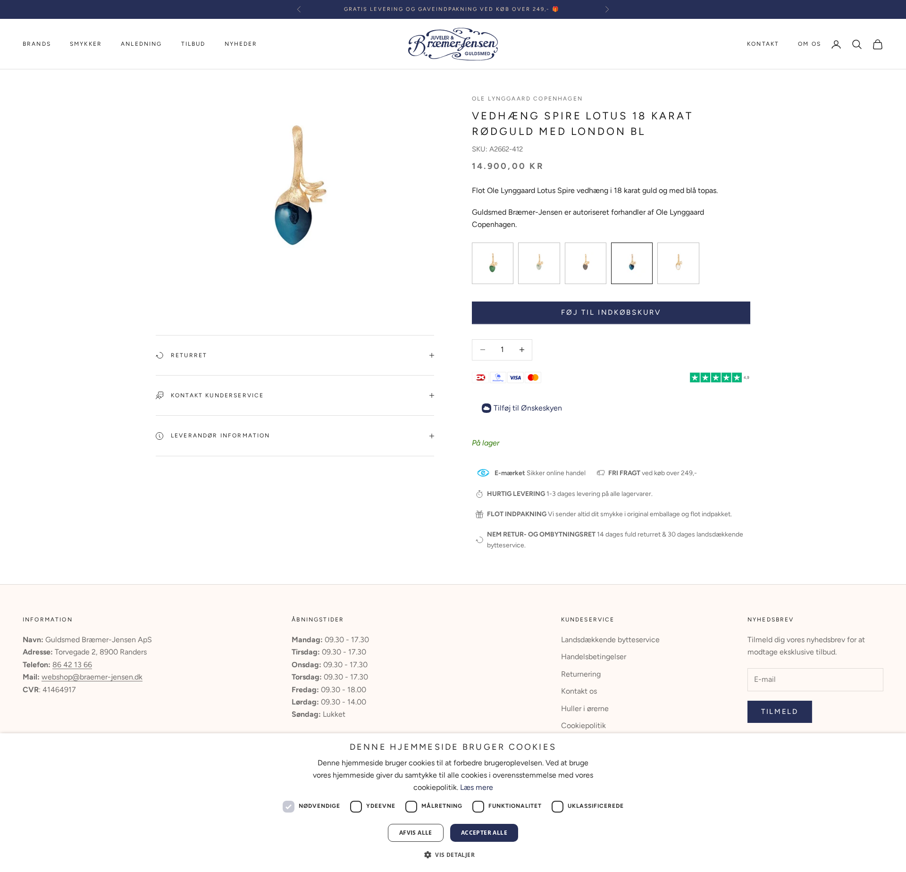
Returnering (581, 674)
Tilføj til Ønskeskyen (528, 407)
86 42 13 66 (72, 664)
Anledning (141, 44)
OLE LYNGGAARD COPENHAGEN (527, 98)
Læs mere (476, 787)
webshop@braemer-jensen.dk (92, 676)
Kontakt (763, 44)
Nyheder (241, 44)
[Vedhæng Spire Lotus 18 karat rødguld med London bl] (492, 263)
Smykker (86, 44)
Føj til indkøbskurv (611, 312)
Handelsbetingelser (593, 656)
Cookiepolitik (583, 725)
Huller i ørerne (585, 708)
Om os (809, 44)
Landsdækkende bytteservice (610, 639)
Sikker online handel (540, 473)
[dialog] (453, 802)
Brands (37, 44)
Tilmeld (779, 711)
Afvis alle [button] (415, 833)
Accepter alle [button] (484, 833)
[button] (453, 855)
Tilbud (193, 44)
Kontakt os (579, 691)
